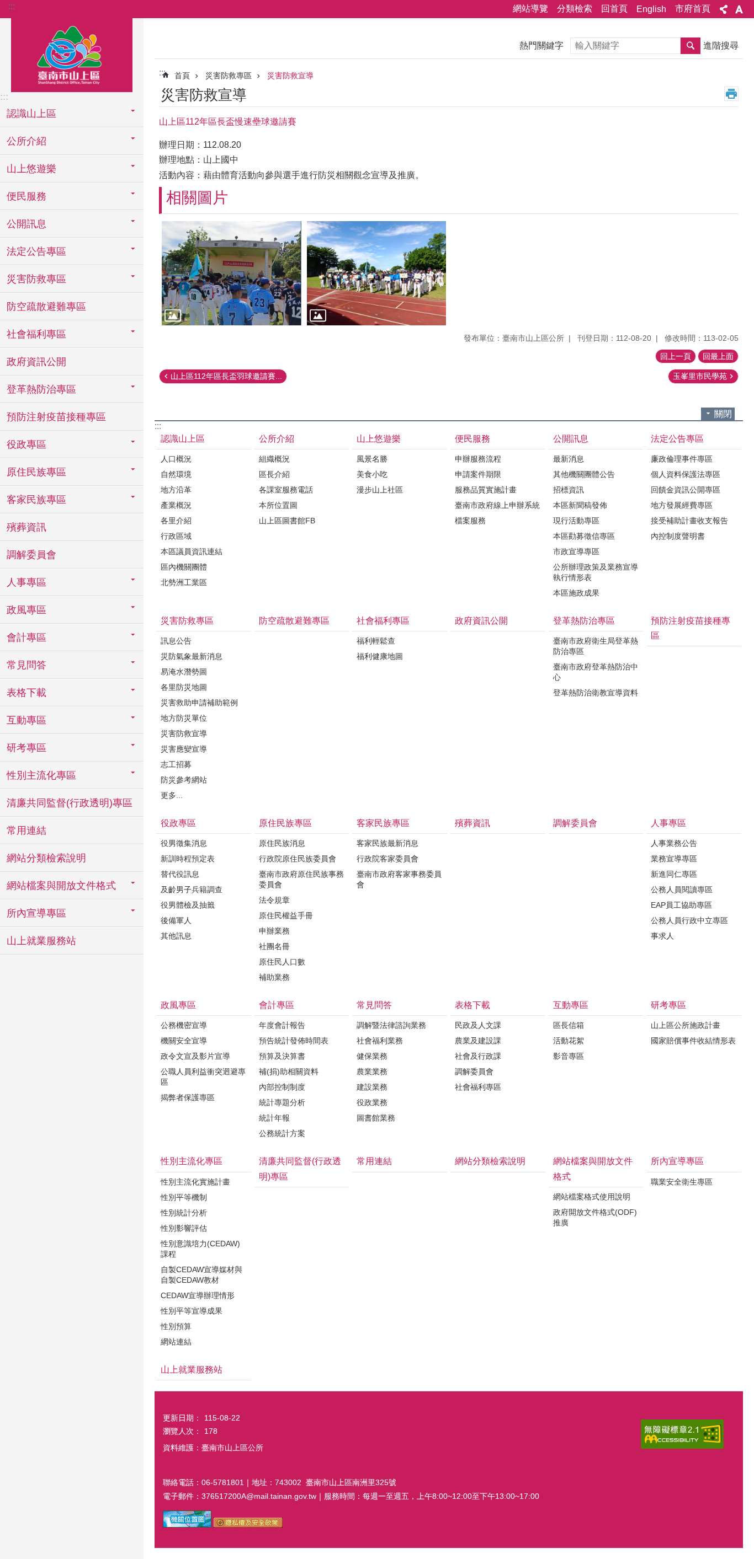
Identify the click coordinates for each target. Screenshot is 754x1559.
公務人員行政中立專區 (689, 920)
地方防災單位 (184, 718)
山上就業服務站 (41, 940)
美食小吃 (372, 474)
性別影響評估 (184, 1228)
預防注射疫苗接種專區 (56, 416)
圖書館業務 (376, 1117)
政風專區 (178, 1005)
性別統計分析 (184, 1212)
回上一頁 (675, 356)
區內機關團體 (184, 566)
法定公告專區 (677, 438)
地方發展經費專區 (682, 505)
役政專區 (178, 823)
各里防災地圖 (184, 687)
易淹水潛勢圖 (184, 671)
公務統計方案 (282, 1133)
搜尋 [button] (690, 45)
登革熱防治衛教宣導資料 (595, 692)
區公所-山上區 (71, 53)
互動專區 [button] (26, 720)
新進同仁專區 (674, 874)
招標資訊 (568, 489)
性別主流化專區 (191, 1161)
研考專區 (668, 1005)
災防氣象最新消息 (191, 656)
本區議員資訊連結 (191, 551)
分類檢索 (574, 8)
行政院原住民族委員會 (297, 858)
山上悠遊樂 (379, 438)
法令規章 (274, 900)
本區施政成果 (576, 592)
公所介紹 (276, 438)
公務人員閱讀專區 (682, 889)
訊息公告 (176, 640)
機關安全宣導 (184, 1040)
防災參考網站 (184, 779)
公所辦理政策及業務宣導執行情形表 (595, 572)
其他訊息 (176, 935)
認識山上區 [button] (31, 113)
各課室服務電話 (286, 489)
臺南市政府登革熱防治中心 (595, 672)
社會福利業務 (380, 1040)
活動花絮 (568, 1040)
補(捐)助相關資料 (288, 1071)
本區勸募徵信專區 (584, 536)
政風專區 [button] (26, 609)
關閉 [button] (723, 414)
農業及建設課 (478, 1040)
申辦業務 (274, 930)
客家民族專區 (383, 823)
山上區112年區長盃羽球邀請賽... (226, 376)
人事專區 (668, 823)
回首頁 (614, 8)
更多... (172, 795)
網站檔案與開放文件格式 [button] (61, 885)
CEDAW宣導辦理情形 (198, 1295)
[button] (231, 273)
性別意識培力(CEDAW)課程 (200, 1248)
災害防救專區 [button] (36, 279)
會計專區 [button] (26, 637)
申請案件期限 (478, 474)
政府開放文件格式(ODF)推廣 (595, 1217)
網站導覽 (530, 8)
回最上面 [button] (718, 356)
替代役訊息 (180, 874)
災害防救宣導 (290, 75)
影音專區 (568, 1056)
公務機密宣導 (184, 1025)
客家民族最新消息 (387, 843)
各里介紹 (176, 520)
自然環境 (176, 474)
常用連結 (26, 830)
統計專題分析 (282, 1102)
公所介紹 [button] (26, 141)
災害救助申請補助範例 (199, 702)
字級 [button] (739, 9)
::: (11, 6)
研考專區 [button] (26, 747)
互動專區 (570, 1005)
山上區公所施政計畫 (685, 1025)
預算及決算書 (282, 1056)
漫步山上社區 (380, 489)
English (651, 9)
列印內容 (731, 94)
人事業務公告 (674, 843)
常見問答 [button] (26, 665)
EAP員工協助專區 (681, 905)
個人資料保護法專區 (685, 474)
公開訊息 (570, 438)
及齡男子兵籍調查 (191, 889)
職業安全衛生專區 (682, 1181)
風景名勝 (372, 458)
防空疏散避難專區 (46, 306)
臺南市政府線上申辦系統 (497, 505)
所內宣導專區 (677, 1161)
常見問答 (374, 1005)
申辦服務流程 (478, 458)
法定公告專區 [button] (36, 251)
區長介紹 (274, 474)
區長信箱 (568, 1025)
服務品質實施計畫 (486, 489)
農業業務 (372, 1071)
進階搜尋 (721, 45)
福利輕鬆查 (376, 640)
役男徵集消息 (184, 843)
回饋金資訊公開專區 (685, 489)
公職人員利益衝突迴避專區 (203, 1076)
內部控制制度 (282, 1087)
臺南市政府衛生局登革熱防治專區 (595, 646)
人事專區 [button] (26, 582)
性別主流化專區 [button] (41, 775)
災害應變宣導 (184, 748)
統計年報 (274, 1117)
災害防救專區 (228, 75)
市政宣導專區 (576, 551)
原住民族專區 (285, 823)
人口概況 (176, 458)
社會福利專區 (383, 620)
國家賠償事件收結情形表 (693, 1040)
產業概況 (176, 505)
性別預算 (176, 1326)
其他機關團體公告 (584, 474)
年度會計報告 (282, 1025)
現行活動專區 (576, 520)
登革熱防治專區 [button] (41, 389)
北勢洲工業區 (184, 582)
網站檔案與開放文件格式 (593, 1168)
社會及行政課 (478, 1056)
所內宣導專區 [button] (36, 913)
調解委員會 (31, 554)
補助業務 (274, 977)
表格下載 (472, 1005)
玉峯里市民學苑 (700, 376)
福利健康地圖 (380, 656)
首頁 (182, 75)
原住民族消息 (282, 843)
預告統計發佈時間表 (293, 1040)
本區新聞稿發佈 (580, 505)
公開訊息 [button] (26, 223)
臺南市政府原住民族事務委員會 (301, 879)
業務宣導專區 (674, 858)
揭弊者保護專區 (188, 1097)
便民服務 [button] (26, 196)
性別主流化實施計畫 (195, 1181)
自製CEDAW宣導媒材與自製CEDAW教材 (201, 1274)
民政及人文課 (478, 1025)
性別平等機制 (184, 1197)
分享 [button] (723, 9)
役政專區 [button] (26, 444)
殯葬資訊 (26, 527)
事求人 (662, 935)
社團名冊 (274, 946)
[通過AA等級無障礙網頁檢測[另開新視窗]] (682, 1434)
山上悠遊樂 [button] (31, 168)
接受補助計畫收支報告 (689, 520)
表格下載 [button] (26, 692)
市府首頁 (692, 8)
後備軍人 (176, 920)
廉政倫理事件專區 (682, 458)
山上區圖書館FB (287, 520)
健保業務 (372, 1056)
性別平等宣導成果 (191, 1310)
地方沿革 (176, 489)
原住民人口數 (282, 961)
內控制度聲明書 (678, 536)
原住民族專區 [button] (36, 472)
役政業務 (372, 1102)
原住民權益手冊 (286, 915)
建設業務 (372, 1087)
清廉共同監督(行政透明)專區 (69, 802)
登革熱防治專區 (584, 620)
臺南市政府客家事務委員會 (399, 879)
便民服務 (472, 438)
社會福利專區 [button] (36, 334)
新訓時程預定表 (188, 858)
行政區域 (176, 536)
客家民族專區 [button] (36, 499)
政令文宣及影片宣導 (195, 1056)
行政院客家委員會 (387, 858)
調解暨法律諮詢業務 (391, 1025)
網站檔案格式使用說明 (591, 1196)
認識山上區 (183, 438)
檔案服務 (470, 520)
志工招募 (176, 764)
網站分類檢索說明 (46, 858)
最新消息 (568, 458)
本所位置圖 (278, 505)
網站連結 (176, 1341)
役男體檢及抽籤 (188, 905)
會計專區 (276, 1005)
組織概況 (274, 458)
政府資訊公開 (36, 361)
